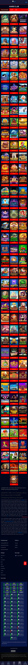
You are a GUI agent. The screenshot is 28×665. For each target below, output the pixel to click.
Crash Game (3, 568)
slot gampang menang (9, 521)
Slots (1, 557)
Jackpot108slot (19, 555)
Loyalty (16, 545)
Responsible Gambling (4, 545)
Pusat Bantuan (3, 547)
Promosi (16, 543)
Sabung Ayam (3, 574)
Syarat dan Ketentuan (4, 549)
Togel (2, 564)
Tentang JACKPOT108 (4, 543)
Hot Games (3, 555)
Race (2, 561)
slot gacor (23, 499)
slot (7, 515)
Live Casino (3, 559)
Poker (2, 572)
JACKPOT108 (20, 532)
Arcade (2, 570)
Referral (16, 547)
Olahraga (2, 566)
